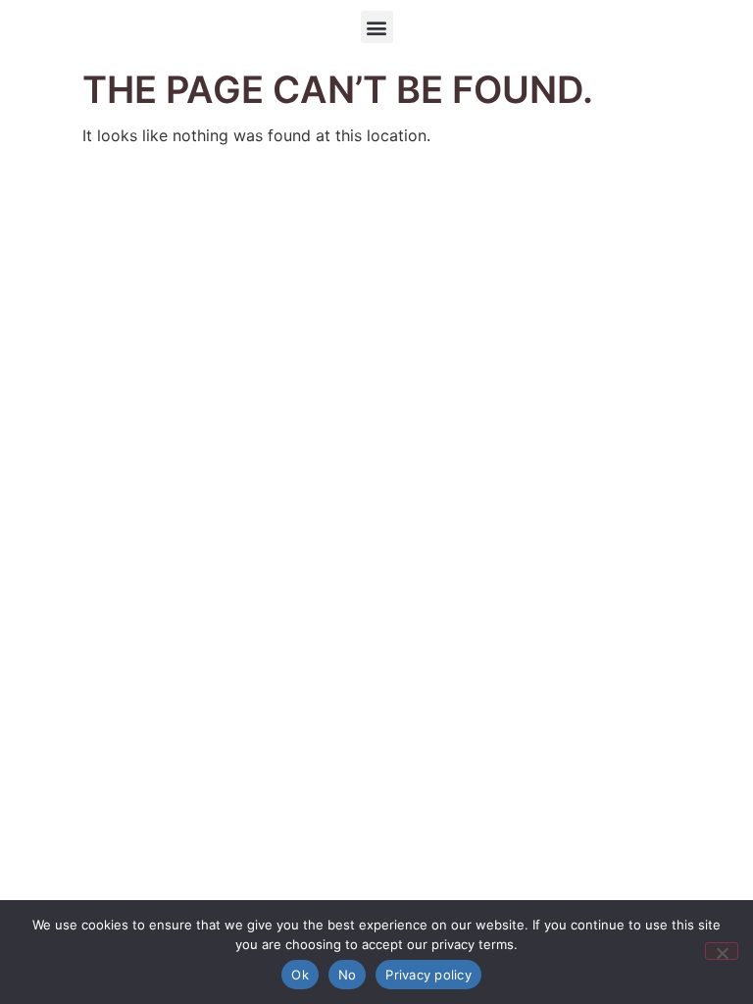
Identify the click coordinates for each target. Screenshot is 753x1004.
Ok (300, 974)
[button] (377, 27)
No (347, 974)
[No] (721, 951)
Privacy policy (428, 974)
